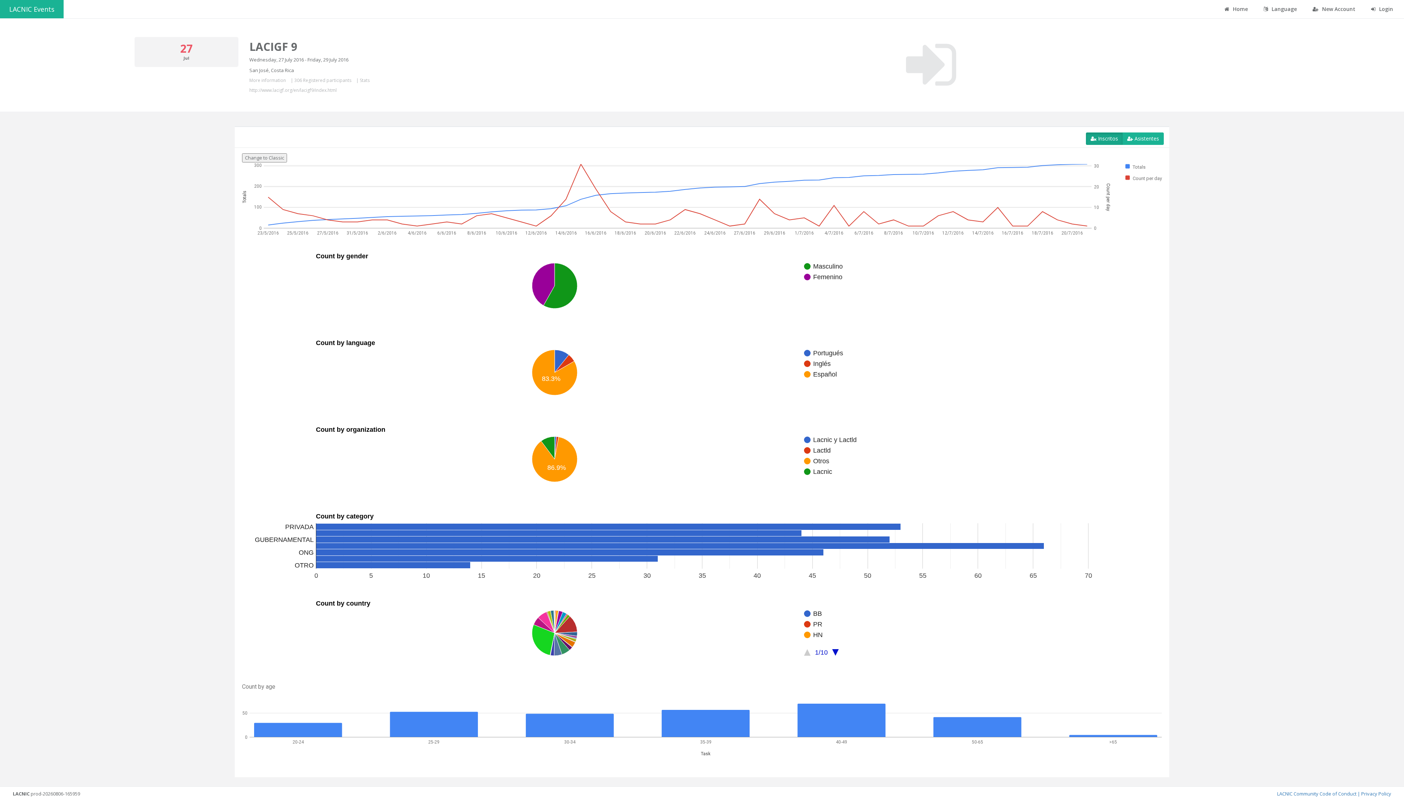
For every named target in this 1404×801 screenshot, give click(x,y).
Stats (365, 80)
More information (267, 80)
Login (1385, 8)
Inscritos (1107, 138)
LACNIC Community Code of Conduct (1316, 793)
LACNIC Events (31, 9)
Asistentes (1146, 138)
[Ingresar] (931, 64)
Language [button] (1283, 8)
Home (1239, 8)
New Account (1338, 8)
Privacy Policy (1376, 793)
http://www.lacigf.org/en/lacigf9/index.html (293, 90)
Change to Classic (264, 157)
